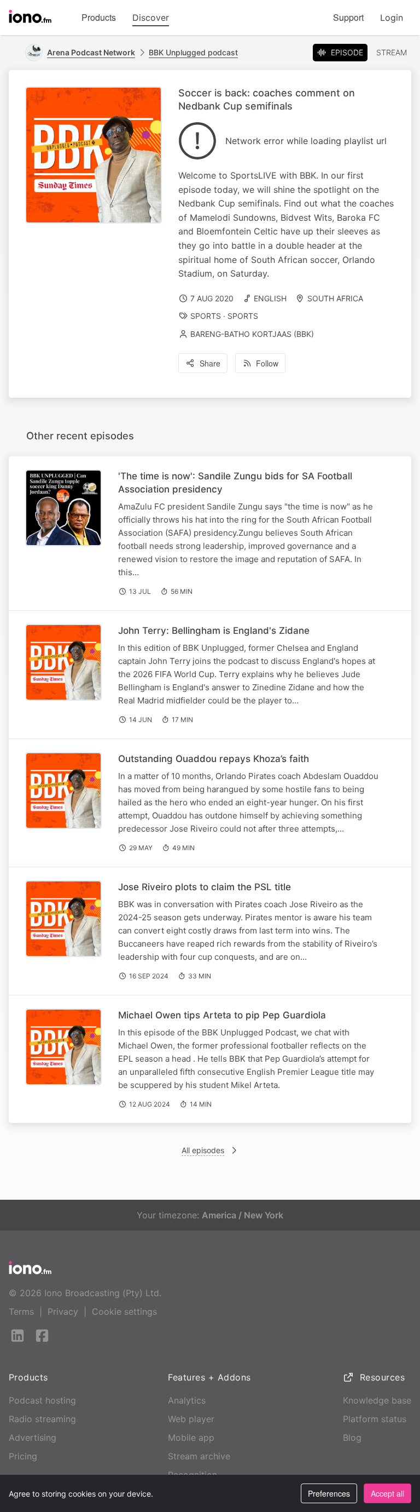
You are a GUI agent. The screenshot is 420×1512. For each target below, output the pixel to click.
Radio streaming (42, 1418)
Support (348, 17)
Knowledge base (377, 1400)
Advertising (32, 1437)
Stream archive (199, 1456)
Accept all (387, 1493)
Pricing (23, 1456)
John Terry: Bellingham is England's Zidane (214, 630)
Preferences (329, 1493)
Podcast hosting (42, 1400)
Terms (21, 1311)
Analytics (187, 1400)
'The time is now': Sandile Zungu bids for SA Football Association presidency (235, 483)
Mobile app (191, 1437)
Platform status (374, 1418)
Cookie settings (124, 1311)
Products (98, 17)
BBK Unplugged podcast (193, 52)
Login (391, 17)
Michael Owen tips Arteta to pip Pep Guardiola (222, 1015)
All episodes (203, 1150)
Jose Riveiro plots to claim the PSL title (204, 886)
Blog (352, 1437)
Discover (150, 17)
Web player (191, 1418)
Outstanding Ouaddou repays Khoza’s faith (213, 758)
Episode (347, 52)
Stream (391, 52)
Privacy (63, 1311)
